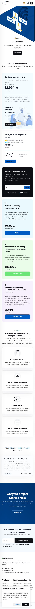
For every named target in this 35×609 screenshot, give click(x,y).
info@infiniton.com (8, 570)
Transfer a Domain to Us (16, 586)
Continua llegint (27, 473)
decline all (17, 604)
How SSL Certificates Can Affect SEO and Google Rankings (16, 459)
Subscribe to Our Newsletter (23, 540)
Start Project (17, 512)
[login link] (31, 3)
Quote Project (27, 583)
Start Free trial (17, 273)
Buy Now (17, 233)
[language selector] (24, 3)
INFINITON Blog (28, 585)
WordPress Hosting (5, 586)
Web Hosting (5, 583)
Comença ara (17, 52)
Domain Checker (17, 583)
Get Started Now (10, 124)
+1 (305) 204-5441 (8, 568)
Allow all (25, 604)
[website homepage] (9, 3)
